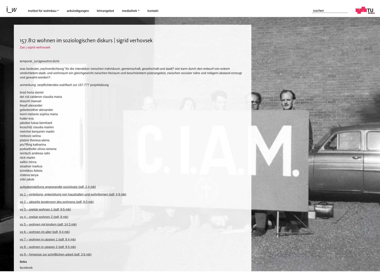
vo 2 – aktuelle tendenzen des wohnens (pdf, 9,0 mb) (57, 202)
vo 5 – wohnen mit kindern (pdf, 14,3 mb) (48, 224)
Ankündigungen (78, 10)
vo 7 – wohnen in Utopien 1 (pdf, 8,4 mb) (48, 239)
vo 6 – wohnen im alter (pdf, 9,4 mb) (45, 232)
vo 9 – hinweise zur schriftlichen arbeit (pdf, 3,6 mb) (55, 254)
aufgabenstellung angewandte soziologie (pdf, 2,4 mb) (58, 187)
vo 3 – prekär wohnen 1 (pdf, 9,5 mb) (45, 209)
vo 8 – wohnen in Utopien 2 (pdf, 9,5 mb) (48, 247)
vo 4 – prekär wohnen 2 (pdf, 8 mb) (44, 217)
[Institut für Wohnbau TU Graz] (13, 9)
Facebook (26, 267)
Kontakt (152, 10)
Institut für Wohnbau (42, 10)
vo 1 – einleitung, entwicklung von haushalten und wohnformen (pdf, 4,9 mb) (73, 194)
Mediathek (129, 10)
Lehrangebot (105, 10)
